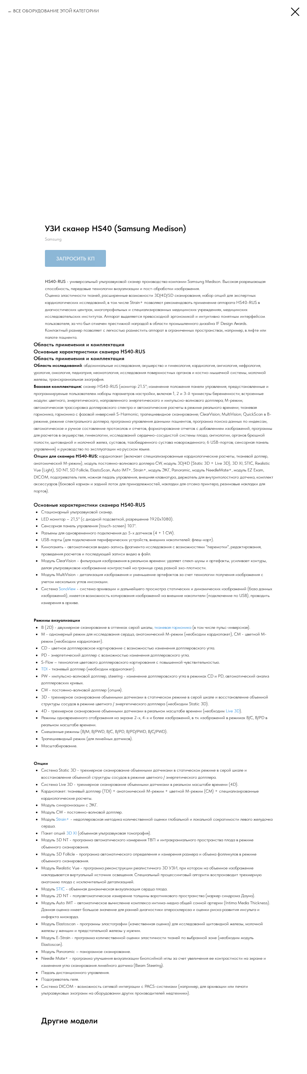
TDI (44, 669)
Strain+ (62, 819)
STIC (60, 889)
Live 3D (233, 711)
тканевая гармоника (172, 627)
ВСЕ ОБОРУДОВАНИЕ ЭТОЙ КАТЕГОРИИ (56, 10)
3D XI (71, 833)
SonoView (67, 588)
